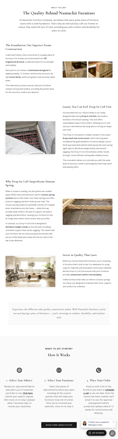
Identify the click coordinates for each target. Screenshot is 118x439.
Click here (28, 393)
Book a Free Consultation (59, 425)
